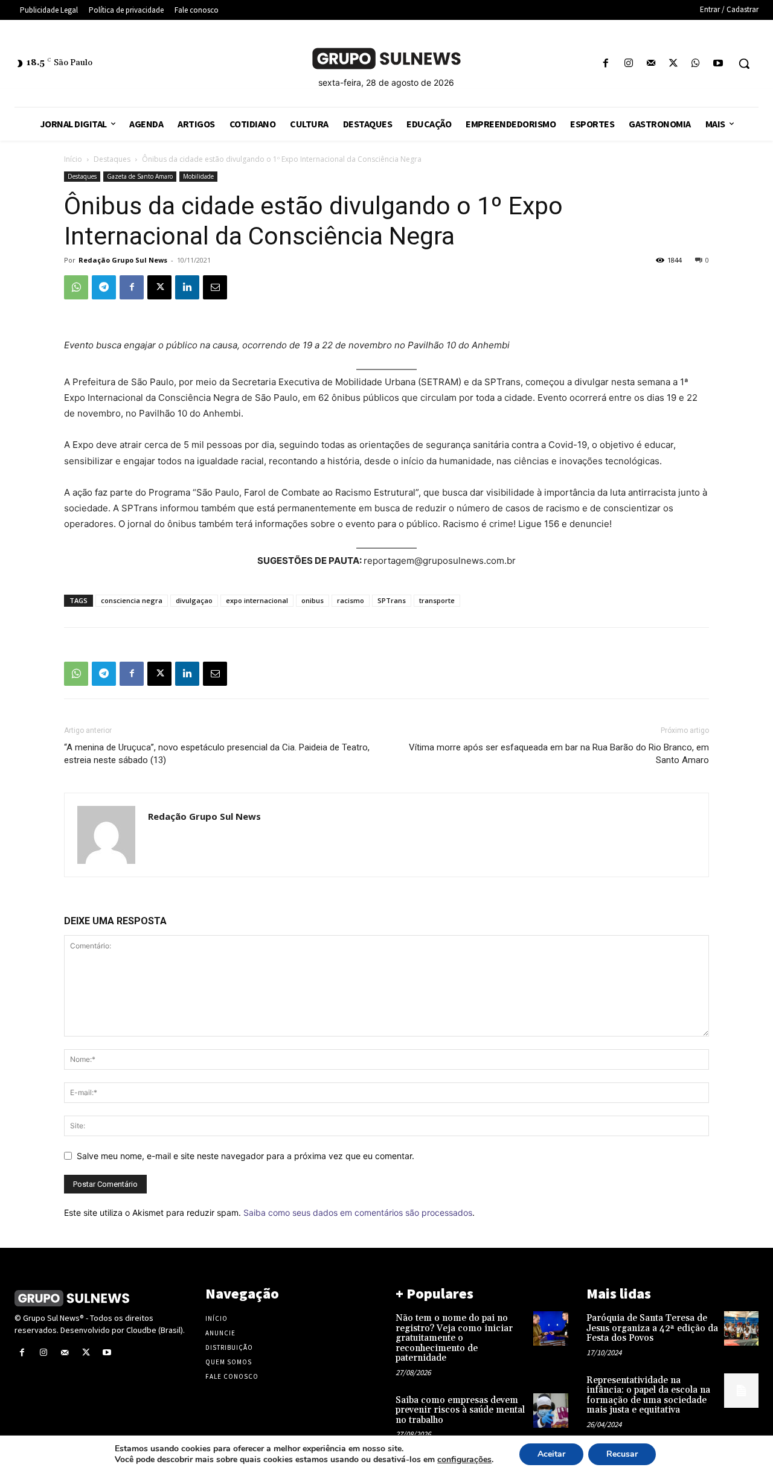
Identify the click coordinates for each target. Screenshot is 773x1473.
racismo (350, 600)
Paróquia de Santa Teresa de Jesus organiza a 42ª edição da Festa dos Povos (652, 1328)
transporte (437, 600)
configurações (464, 1459)
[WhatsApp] (696, 64)
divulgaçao (194, 600)
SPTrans (391, 600)
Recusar (622, 1454)
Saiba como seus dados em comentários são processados (357, 1212)
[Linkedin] (187, 287)
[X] (673, 64)
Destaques (112, 159)
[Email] (215, 287)
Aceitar (551, 1454)
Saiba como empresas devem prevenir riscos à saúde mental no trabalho (460, 1410)
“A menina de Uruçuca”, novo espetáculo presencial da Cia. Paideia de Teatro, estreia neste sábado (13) (217, 753)
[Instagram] (628, 64)
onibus (312, 600)
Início (73, 159)
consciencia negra (131, 600)
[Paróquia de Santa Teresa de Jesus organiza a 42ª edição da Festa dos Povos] (741, 1328)
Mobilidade (198, 176)
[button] (744, 63)
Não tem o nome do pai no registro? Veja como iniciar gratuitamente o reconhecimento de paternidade (454, 1338)
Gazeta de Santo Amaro (140, 176)
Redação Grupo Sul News (123, 259)
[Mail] (651, 64)
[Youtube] (718, 64)
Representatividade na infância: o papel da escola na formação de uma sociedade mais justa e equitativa (648, 1395)
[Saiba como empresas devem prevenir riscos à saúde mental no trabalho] (550, 1410)
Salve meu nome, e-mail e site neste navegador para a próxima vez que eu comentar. (245, 1156)
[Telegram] (104, 287)
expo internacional (257, 600)
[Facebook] (606, 64)
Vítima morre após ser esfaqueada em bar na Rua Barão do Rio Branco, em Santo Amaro (559, 753)
